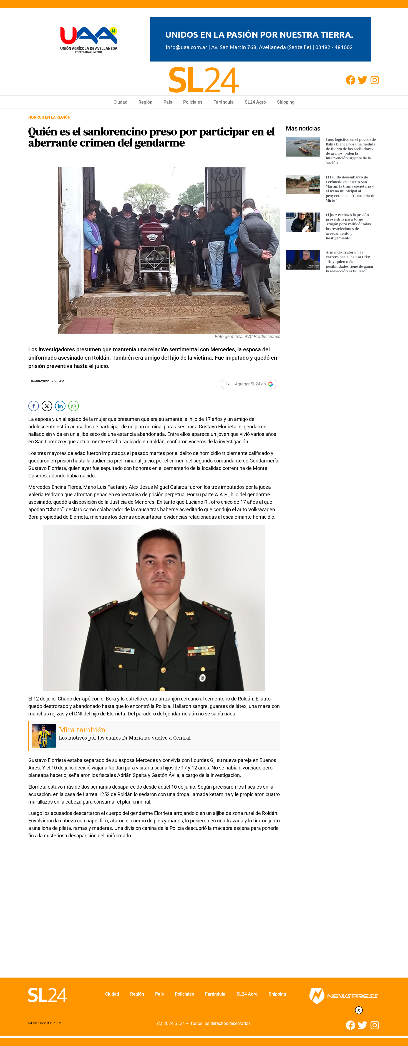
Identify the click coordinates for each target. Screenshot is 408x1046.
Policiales (192, 102)
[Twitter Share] (47, 406)
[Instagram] (375, 80)
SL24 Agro (255, 102)
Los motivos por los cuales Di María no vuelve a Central (125, 738)
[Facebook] (350, 80)
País (167, 102)
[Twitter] (362, 80)
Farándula (223, 102)
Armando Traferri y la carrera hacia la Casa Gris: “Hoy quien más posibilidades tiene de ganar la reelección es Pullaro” (350, 261)
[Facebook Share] (33, 406)
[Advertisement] (154, 912)
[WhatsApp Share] (73, 406)
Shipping (285, 102)
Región (145, 102)
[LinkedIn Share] (60, 406)
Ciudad (120, 102)
